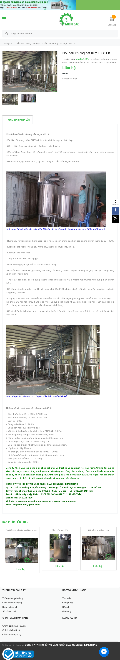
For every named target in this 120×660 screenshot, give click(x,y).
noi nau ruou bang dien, (79, 62)
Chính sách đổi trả (11, 630)
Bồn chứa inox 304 (60, 530)
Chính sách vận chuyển (14, 626)
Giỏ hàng (66, 611)
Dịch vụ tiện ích (10, 607)
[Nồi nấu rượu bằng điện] (98, 548)
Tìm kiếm (67, 598)
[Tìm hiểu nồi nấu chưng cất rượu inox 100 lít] (21, 551)
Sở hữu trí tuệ (9, 611)
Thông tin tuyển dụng (12, 598)
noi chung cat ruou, (100, 59)
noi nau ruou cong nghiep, (104, 62)
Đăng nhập (67, 602)
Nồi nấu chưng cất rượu (28, 43)
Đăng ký (66, 607)
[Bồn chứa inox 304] (60, 548)
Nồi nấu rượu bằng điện (98, 530)
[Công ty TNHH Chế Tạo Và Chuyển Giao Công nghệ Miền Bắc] (69, 19)
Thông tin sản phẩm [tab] (17, 120)
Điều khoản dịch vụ (11, 634)
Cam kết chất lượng (12, 602)
